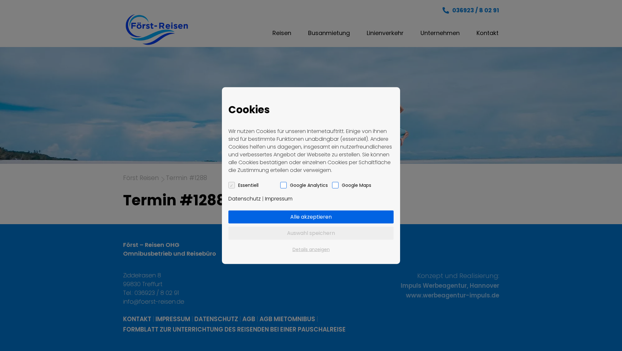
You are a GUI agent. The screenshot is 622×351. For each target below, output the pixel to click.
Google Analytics (309, 185)
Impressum (279, 198)
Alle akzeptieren (311, 216)
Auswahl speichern (311, 232)
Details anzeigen (311, 249)
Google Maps (356, 185)
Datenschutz (244, 198)
